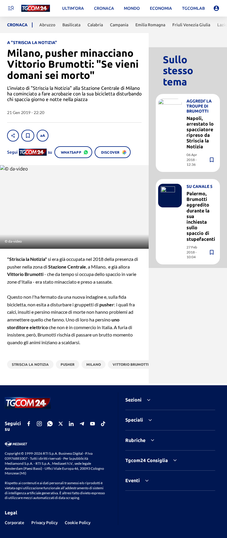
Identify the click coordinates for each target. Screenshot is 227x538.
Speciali (134, 419)
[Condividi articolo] (13, 136)
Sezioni (133, 399)
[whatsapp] (50, 424)
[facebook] (29, 424)
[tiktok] (103, 424)
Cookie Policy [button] (77, 522)
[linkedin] (71, 424)
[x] (61, 424)
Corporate (14, 522)
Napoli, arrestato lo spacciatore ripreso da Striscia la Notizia (200, 132)
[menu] (10, 8)
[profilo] (216, 8)
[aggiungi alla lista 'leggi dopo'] (27, 136)
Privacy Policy (44, 522)
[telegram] (82, 424)
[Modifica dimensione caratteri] (42, 136)
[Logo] (35, 8)
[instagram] (39, 424)
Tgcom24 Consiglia (146, 460)
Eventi (132, 480)
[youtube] (92, 424)
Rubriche (135, 440)
